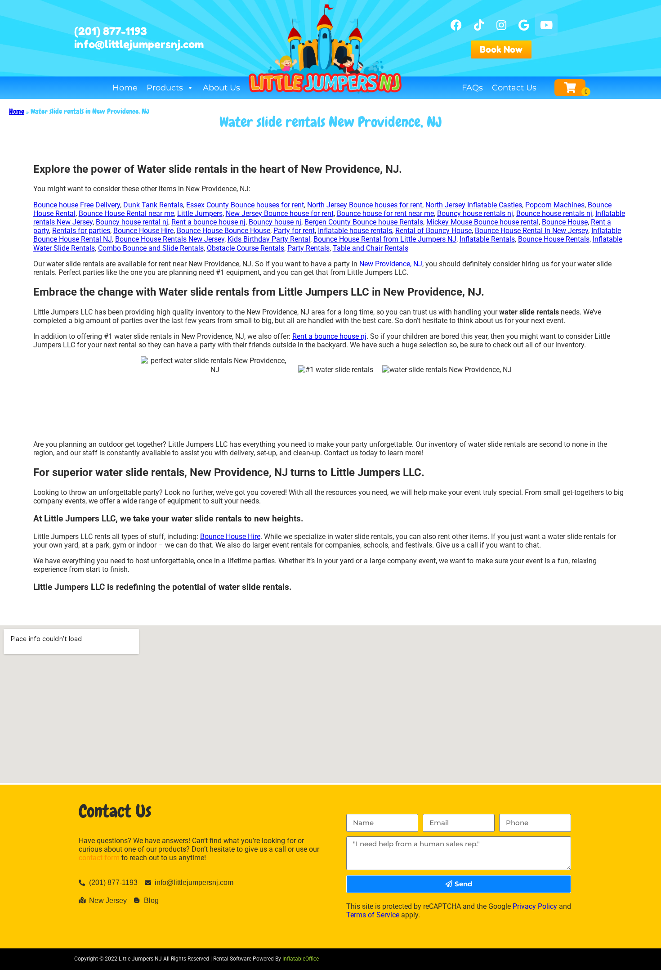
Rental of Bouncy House (433, 230)
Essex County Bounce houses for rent (245, 205)
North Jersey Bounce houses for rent (364, 205)
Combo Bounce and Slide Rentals (151, 248)
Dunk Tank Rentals (153, 205)
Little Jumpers (200, 213)
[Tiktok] (479, 24)
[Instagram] (501, 24)
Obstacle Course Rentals (245, 248)
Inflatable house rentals (355, 230)
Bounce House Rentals (554, 239)
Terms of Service (372, 915)
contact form (99, 857)
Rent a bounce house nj (208, 222)
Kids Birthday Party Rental (269, 239)
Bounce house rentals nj (554, 213)
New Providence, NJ (390, 264)
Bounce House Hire (143, 230)
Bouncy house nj (275, 222)
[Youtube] (546, 24)
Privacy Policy (535, 906)
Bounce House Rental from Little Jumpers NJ (384, 239)
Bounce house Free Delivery (76, 205)
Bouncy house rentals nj (475, 213)
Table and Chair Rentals (370, 248)
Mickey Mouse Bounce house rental (482, 222)
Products (165, 88)
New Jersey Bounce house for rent (280, 213)
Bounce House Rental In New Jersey (531, 230)
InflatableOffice (300, 959)
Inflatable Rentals (487, 239)
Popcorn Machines (555, 205)
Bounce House (565, 222)
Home (125, 88)
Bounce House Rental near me (126, 213)
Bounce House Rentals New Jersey (169, 239)
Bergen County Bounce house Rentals (363, 222)
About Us (221, 88)
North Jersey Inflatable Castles (473, 205)
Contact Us (514, 88)
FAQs (472, 88)
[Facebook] (456, 24)
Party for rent (294, 230)
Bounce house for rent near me (385, 213)
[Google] (524, 24)
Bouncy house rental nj (132, 222)
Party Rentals (308, 248)
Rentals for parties (81, 230)
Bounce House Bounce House (223, 230)
